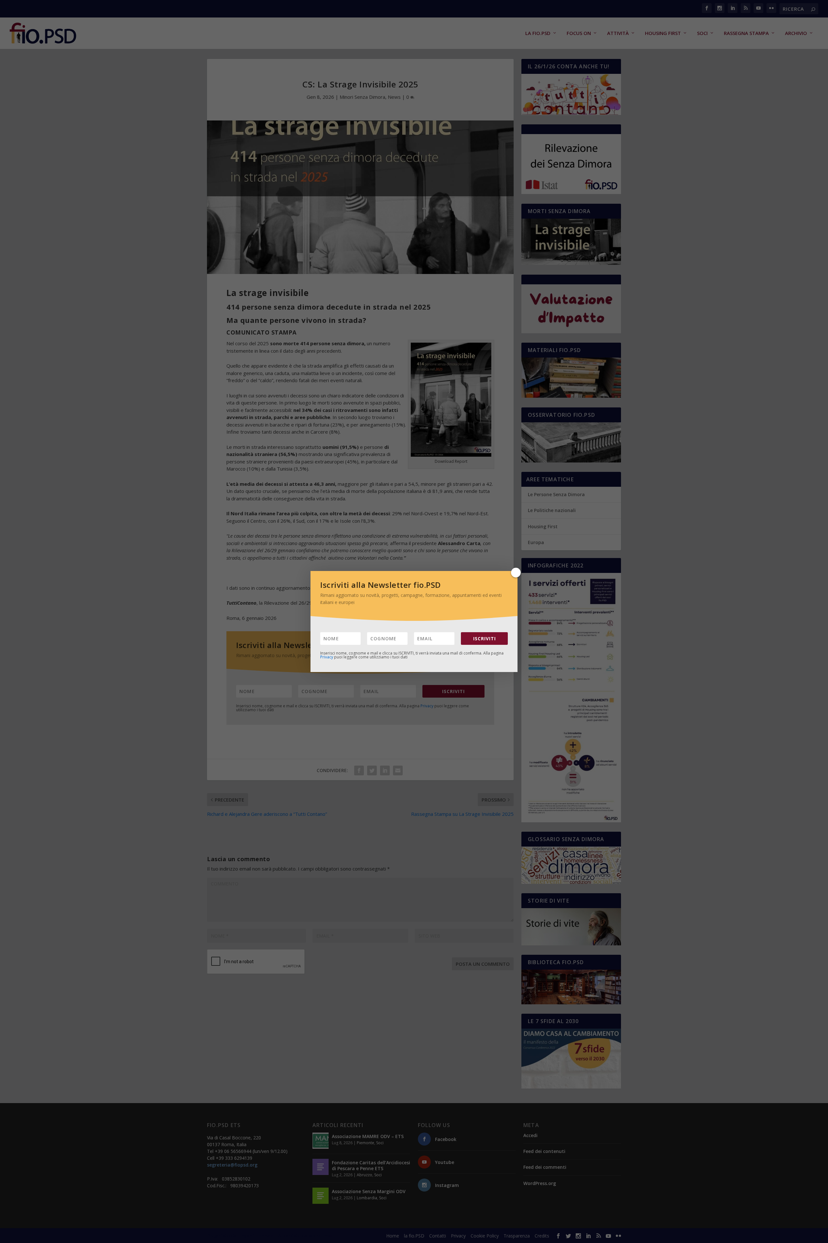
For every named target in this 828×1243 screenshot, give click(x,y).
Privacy (326, 657)
